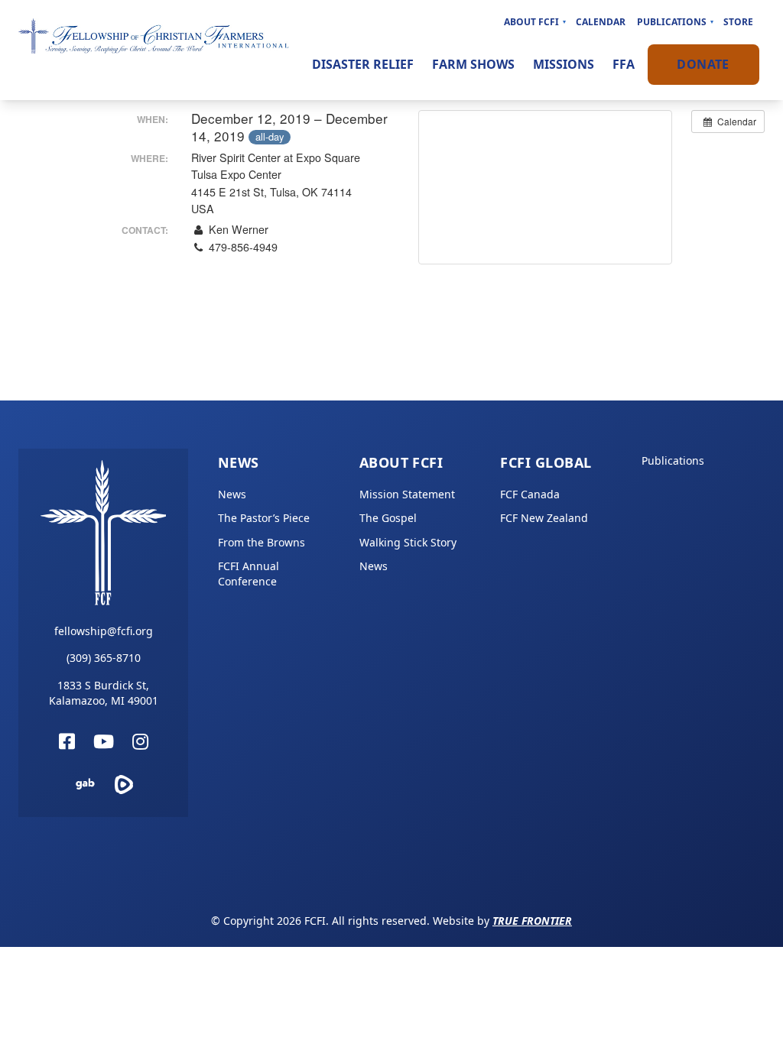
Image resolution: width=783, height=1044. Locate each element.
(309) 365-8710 (104, 657)
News (238, 462)
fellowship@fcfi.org (103, 631)
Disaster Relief (363, 64)
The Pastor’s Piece (264, 518)
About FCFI (531, 21)
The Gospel (388, 518)
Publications (672, 21)
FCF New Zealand (544, 518)
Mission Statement (407, 494)
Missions (563, 64)
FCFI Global (545, 462)
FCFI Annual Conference (248, 573)
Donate (703, 64)
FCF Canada (530, 494)
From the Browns (261, 542)
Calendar (600, 21)
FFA (623, 64)
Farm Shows (473, 64)
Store (738, 21)
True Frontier (532, 920)
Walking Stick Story (407, 542)
